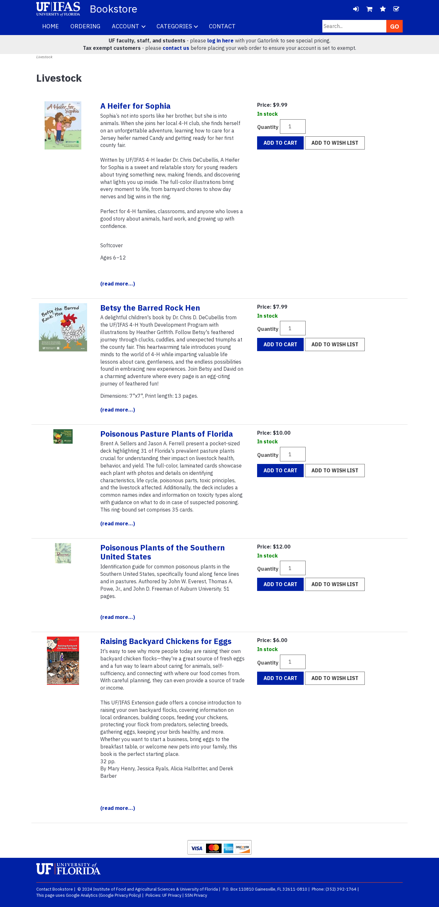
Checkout (396, 9)
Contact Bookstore (54, 889)
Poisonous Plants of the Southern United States (162, 552)
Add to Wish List (334, 143)
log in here (220, 40)
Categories (175, 26)
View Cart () (369, 9)
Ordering (85, 26)
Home (50, 26)
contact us (176, 48)
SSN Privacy (196, 895)
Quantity (268, 127)
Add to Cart (280, 143)
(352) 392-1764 (341, 889)
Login (355, 9)
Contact (222, 26)
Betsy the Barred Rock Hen (150, 308)
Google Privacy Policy (120, 895)
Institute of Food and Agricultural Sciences (134, 889)
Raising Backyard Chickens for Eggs (165, 641)
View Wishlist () (382, 9)
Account (126, 26)
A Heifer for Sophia (135, 106)
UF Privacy (171, 895)
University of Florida (199, 889)
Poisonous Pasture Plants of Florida (166, 434)
